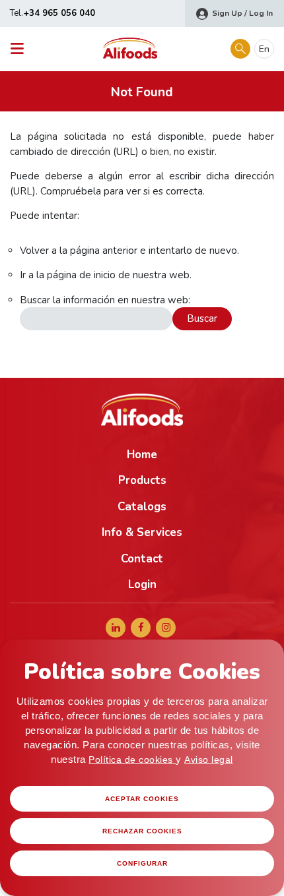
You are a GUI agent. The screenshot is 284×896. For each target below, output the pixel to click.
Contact (142, 558)
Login (142, 584)
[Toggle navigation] (21, 49)
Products (142, 480)
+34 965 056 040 (59, 13)
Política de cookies (132, 759)
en (264, 49)
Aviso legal (208, 759)
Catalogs (142, 506)
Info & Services (142, 532)
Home (142, 454)
